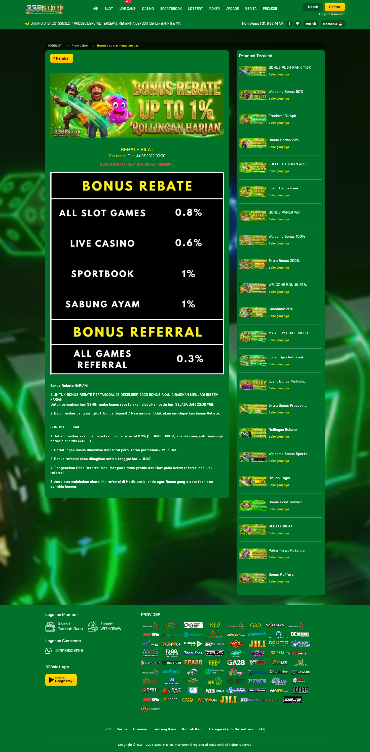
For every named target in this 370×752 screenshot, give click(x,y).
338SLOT (55, 46)
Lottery (195, 9)
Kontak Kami (192, 729)
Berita (250, 9)
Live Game (128, 9)
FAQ (262, 729)
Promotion (79, 46)
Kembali (62, 58)
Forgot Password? (332, 14)
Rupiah (311, 24)
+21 (108, 729)
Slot (109, 9)
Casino (148, 9)
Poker (214, 9)
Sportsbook (171, 9)
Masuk (313, 7)
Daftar (334, 7)
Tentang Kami (164, 729)
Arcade (232, 9)
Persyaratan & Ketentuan (231, 729)
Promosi (270, 9)
